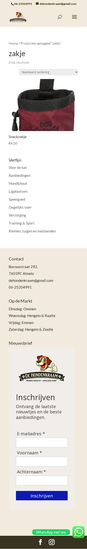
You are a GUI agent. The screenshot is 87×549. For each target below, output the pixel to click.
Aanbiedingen (19, 175)
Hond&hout (18, 183)
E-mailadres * (31, 434)
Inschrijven (41, 496)
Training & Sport (22, 223)
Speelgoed (17, 199)
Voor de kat (18, 167)
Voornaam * (29, 453)
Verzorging (17, 215)
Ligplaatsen (18, 191)
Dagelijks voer (20, 207)
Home (13, 43)
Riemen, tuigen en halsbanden (32, 231)
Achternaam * (31, 472)
